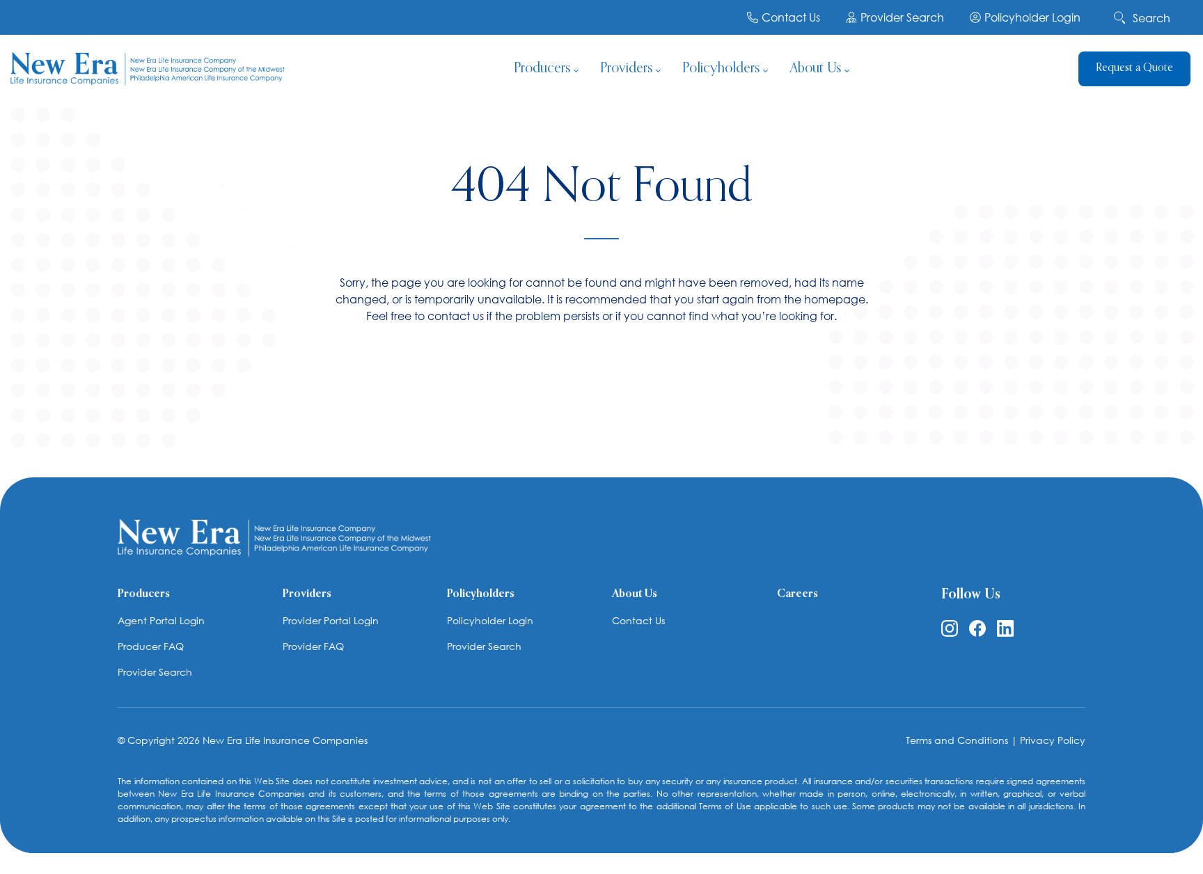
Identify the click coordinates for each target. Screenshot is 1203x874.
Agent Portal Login (161, 620)
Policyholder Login (1032, 17)
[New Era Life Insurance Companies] (147, 69)
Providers (307, 594)
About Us (634, 594)
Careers (797, 594)
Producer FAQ (151, 646)
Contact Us (791, 17)
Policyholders (480, 594)
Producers (144, 594)
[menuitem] (546, 69)
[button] (1185, 14)
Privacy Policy (1052, 740)
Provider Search (902, 17)
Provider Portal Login (331, 620)
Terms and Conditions (957, 740)
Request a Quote (1134, 68)
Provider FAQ (313, 646)
